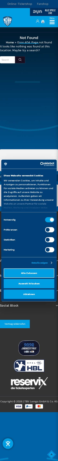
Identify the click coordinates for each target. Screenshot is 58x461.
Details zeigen (40, 263)
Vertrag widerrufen (15, 324)
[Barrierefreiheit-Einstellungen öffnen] (8, 443)
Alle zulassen (29, 273)
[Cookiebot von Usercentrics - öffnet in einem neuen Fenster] (41, 164)
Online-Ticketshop (19, 4)
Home (10, 42)
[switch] (49, 229)
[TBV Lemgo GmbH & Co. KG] (7, 21)
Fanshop (42, 4)
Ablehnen (29, 294)
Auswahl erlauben (29, 283)
